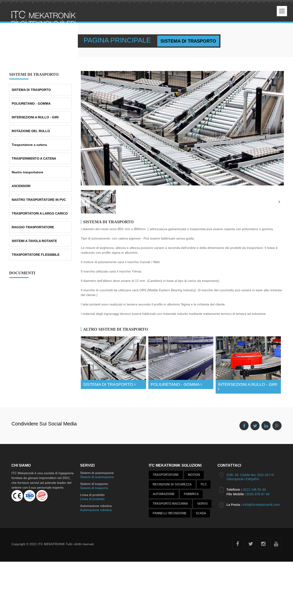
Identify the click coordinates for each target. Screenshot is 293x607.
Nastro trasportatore (27, 170)
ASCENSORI (21, 183)
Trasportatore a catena (29, 142)
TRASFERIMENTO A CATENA (34, 156)
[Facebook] (237, 547)
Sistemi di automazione (97, 480)
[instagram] (263, 547)
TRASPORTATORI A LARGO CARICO (40, 211)
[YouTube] (276, 547)
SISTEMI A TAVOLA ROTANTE (34, 238)
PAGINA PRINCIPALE (107, 41)
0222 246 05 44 (254, 492)
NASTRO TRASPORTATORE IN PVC (39, 197)
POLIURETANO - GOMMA (31, 101)
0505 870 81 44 (258, 497)
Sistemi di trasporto (94, 491)
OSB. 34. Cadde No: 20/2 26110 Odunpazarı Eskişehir (250, 480)
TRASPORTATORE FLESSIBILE (36, 252)
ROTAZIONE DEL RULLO (31, 129)
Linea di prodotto (92, 502)
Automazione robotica (96, 513)
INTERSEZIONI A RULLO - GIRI (35, 115)
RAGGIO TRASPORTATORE (33, 225)
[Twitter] (250, 547)
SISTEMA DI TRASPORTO (31, 87)
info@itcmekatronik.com (261, 507)
